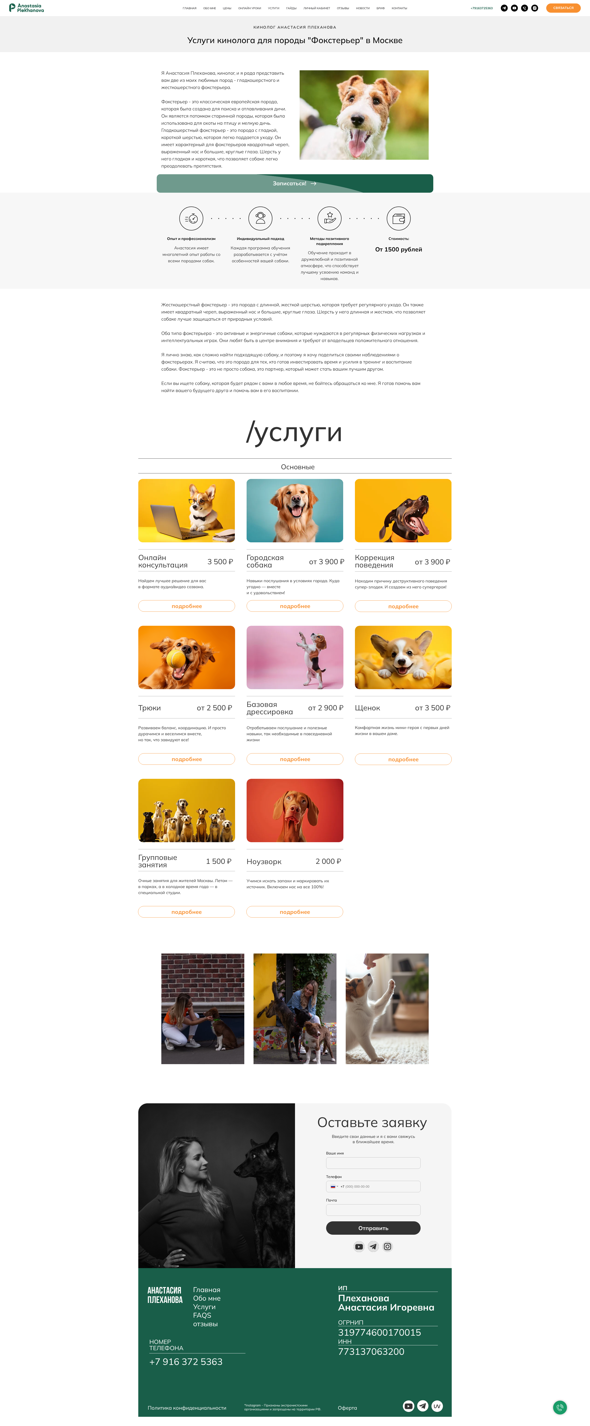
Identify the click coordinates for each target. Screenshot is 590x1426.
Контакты (399, 8)
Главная (189, 8)
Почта (331, 1200)
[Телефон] (524, 8)
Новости (363, 8)
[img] (359, 1246)
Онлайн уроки (249, 8)
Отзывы (343, 8)
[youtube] (514, 8)
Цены (227, 8)
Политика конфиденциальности (187, 1408)
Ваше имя (335, 1153)
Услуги (204, 1306)
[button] (563, 8)
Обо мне (209, 8)
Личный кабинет (317, 8)
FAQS (202, 1315)
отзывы (205, 1323)
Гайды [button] (291, 8)
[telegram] (504, 8)
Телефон (334, 1176)
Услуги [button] (273, 8)
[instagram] (534, 8)
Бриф (381, 8)
